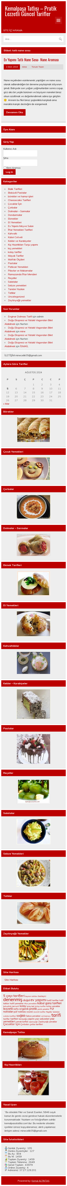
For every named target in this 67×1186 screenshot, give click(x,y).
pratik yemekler (43, 1009)
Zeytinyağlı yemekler (19, 300)
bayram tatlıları (31, 996)
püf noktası (20, 1011)
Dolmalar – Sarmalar (19, 211)
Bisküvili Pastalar (17, 192)
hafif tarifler (53, 1000)
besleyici (42, 996)
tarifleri (14, 1018)
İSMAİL (24, 346)
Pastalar (12, 263)
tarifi (56, 1015)
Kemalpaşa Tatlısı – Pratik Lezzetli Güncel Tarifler (30, 11)
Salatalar (13, 281)
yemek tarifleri (22, 1022)
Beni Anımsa (13, 167)
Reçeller (12, 278)
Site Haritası (11, 979)
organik (24, 1008)
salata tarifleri (9, 1016)
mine (24, 66)
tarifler (6, 1019)
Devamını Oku (14, 112)
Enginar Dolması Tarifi (20, 316)
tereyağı (23, 1019)
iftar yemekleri (30, 1003)
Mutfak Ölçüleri (16, 259)
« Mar (6, 403)
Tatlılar (11, 292)
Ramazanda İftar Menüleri (22, 274)
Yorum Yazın (38, 66)
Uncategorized (16, 296)
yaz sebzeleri (42, 1018)
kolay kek (30, 1006)
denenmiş (12, 999)
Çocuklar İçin (15, 203)
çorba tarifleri (36, 1024)
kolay (23, 1006)
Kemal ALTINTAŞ (40, 1181)
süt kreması (46, 1016)
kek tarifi (15, 1006)
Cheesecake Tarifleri (19, 200)
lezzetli (8, 1009)
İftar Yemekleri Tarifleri (20, 229)
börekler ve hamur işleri (20, 196)
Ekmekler (13, 218)
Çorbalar (12, 207)
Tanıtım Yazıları (16, 289)
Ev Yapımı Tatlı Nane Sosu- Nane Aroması (31, 59)
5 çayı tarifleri (14, 996)
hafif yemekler (17, 1003)
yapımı (30, 1018)
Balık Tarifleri (15, 188)
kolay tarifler (15, 252)
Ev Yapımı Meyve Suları (21, 226)
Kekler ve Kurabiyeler (19, 240)
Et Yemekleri (15, 222)
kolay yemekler (53, 1006)
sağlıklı (21, 1015)
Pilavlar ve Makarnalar (20, 270)
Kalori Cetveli (15, 237)
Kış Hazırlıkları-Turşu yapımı (23, 244)
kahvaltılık (7, 1006)
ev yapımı (38, 1000)
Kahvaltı (12, 233)
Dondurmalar (15, 214)
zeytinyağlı (33, 1022)
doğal (26, 1000)
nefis (16, 1008)
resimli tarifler (39, 1012)
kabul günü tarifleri (49, 1003)
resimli (29, 1011)
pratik (33, 1009)
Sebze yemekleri (17, 285)
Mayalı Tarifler (16, 255)
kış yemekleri (15, 248)
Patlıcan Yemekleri (18, 266)
